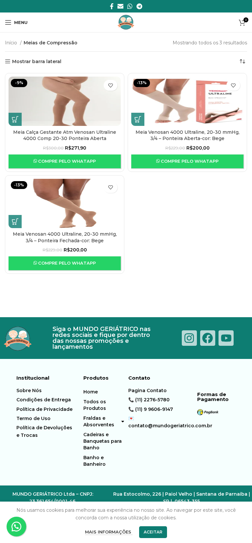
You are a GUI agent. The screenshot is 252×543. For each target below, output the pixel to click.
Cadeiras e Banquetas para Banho (102, 441)
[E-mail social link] (120, 6)
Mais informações (109, 531)
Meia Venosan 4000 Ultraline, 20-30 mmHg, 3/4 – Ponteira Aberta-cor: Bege (188, 135)
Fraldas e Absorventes (98, 421)
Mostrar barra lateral (36, 61)
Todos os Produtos (94, 405)
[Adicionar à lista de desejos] (110, 85)
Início (11, 43)
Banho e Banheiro (94, 461)
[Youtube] (226, 337)
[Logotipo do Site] (126, 22)
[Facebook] (207, 337)
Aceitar (153, 532)
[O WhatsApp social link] (130, 6)
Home (90, 392)
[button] (16, 526)
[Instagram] (189, 337)
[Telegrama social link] (139, 6)
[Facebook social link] (112, 6)
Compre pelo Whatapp (67, 161)
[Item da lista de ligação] (45, 390)
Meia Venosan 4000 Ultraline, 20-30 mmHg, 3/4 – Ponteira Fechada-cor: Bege (65, 237)
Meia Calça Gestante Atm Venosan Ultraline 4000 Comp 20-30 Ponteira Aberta (64, 135)
